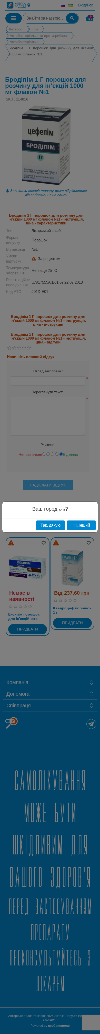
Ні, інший (81, 525)
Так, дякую (51, 525)
